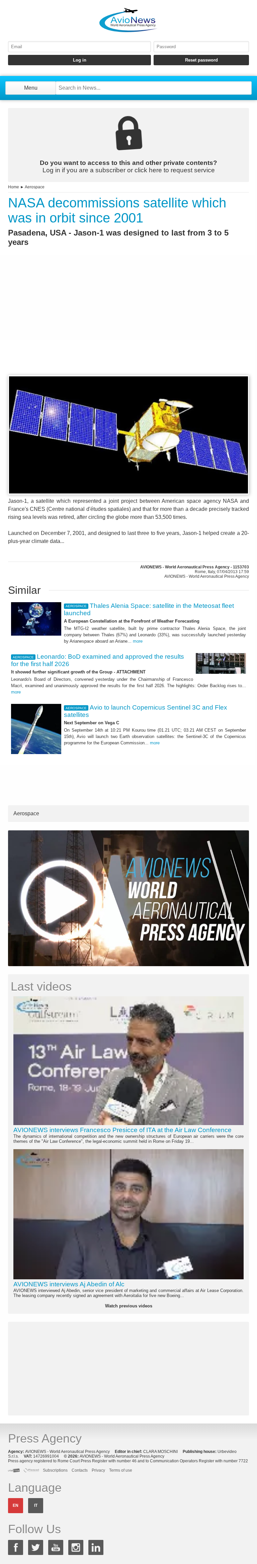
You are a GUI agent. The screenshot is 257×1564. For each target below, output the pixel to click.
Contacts (80, 1470)
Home (13, 187)
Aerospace (35, 187)
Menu (30, 88)
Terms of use (120, 1470)
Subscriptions (55, 1470)
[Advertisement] (128, 323)
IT (35, 1505)
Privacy (98, 1470)
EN (15, 1505)
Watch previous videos (128, 1305)
